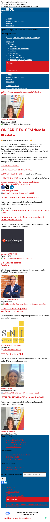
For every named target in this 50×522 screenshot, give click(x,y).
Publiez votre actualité (15, 467)
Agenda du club (12, 469)
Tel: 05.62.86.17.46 (13, 446)
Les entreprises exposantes (21, 59)
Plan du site (10, 487)
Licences (9, 489)
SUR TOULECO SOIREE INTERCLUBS (16, 170)
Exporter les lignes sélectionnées (14, 2)
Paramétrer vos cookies (15, 496)
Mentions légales (12, 491)
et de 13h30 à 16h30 (14, 459)
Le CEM (9, 19)
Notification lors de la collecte (17, 518)
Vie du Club (5, 184)
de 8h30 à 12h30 (12, 457)
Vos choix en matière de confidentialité (27, 513)
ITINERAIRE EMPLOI (9, 178)
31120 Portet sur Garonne (16, 442)
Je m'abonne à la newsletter (12, 474)
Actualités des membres (20, 184)
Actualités (10, 25)
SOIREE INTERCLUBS (10, 166)
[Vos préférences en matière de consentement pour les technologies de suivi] (46, 518)
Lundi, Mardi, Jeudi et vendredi (18, 455)
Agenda (9, 23)
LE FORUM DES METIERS (11, 174)
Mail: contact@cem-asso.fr (16, 444)
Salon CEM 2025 (17, 57)
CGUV (8, 494)
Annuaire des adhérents (15, 21)
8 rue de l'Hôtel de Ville (15, 440)
